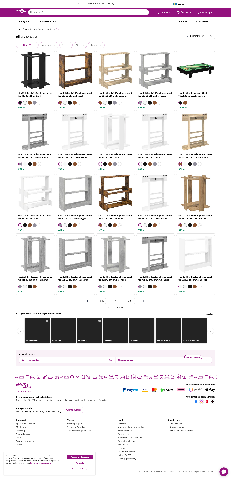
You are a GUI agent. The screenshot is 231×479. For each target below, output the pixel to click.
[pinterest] (207, 401)
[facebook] (196, 401)
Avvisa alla (80, 463)
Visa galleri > (210, 314)
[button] (93, 4)
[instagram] (201, 401)
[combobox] (88, 12)
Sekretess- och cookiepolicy (41, 463)
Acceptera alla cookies (80, 457)
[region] (49, 463)
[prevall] (88, 301)
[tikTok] (212, 401)
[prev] (94, 301)
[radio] (20, 103)
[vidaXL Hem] (21, 11)
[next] (137, 301)
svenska (181, 4)
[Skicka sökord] (145, 12)
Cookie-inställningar (126, 441)
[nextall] (143, 301)
